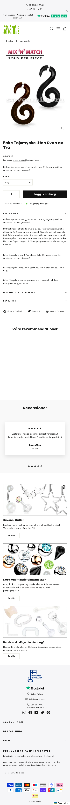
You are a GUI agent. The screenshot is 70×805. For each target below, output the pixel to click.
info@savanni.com (37, 699)
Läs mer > (52, 765)
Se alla (11, 535)
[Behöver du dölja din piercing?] (35, 622)
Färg (6, 177)
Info (6, 740)
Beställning (12, 731)
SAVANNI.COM (13, 722)
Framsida (24, 41)
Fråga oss (9, 301)
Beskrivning (10, 213)
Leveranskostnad (19, 160)
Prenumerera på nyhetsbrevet (27, 751)
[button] (61, 803)
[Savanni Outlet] (35, 499)
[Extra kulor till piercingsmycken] (35, 559)
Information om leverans (19, 292)
